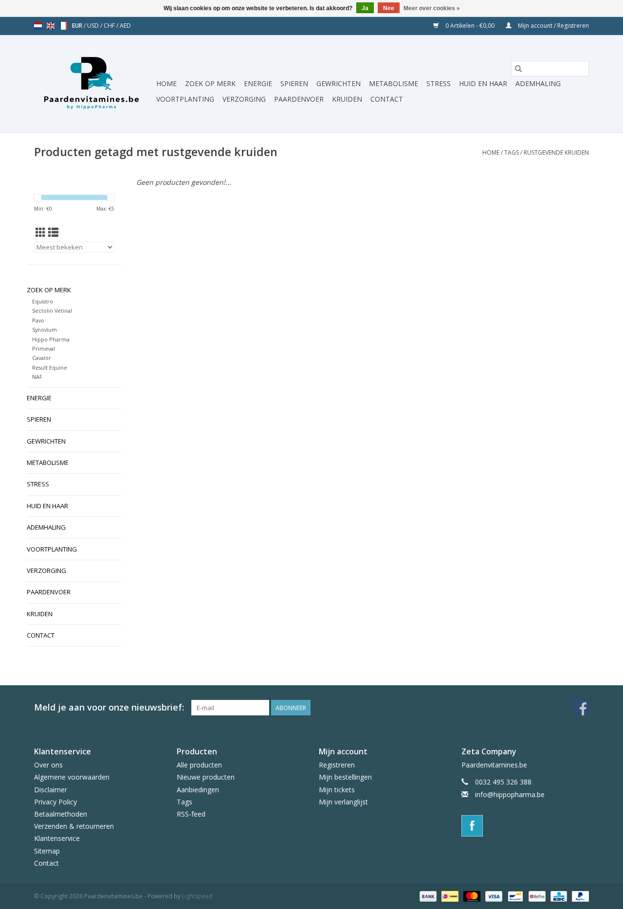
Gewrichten (338, 83)
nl (38, 26)
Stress (438, 83)
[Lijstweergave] (53, 232)
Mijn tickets (337, 789)
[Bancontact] (514, 895)
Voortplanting (185, 99)
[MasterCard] (471, 895)
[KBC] (557, 895)
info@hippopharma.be (510, 794)
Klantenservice (57, 838)
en (51, 26)
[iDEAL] (448, 895)
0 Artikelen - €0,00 (470, 25)
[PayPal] (578, 895)
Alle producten (199, 764)
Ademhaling (538, 83)
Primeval (43, 348)
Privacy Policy (55, 801)
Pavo (38, 320)
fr (63, 26)
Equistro (42, 301)
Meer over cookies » (431, 8)
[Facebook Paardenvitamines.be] (581, 707)
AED (125, 25)
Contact (386, 99)
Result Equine (49, 367)
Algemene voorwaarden (72, 777)
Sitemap (47, 851)
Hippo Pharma (51, 339)
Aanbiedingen (198, 789)
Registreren (337, 764)
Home (166, 83)
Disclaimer (50, 789)
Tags (511, 152)
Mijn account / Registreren (552, 25)
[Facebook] (525, 826)
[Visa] (493, 895)
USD (93, 25)
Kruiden (347, 99)
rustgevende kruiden (556, 152)
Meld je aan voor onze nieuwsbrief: (109, 707)
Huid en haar (483, 83)
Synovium (44, 329)
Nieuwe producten (206, 777)
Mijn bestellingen (345, 777)
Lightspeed (197, 896)
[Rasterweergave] (41, 232)
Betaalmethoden (60, 814)
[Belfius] (536, 895)
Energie (258, 83)
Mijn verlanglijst (343, 801)
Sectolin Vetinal (52, 310)
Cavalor (41, 357)
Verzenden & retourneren (74, 826)
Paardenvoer (299, 99)
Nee (388, 8)
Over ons (48, 764)
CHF (110, 25)
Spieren (294, 83)
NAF (37, 376)
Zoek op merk (210, 83)
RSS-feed (191, 814)
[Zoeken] (518, 68)
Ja (365, 8)
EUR (78, 25)
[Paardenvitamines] (93, 84)
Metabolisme (393, 83)
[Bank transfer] (427, 895)
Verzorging (244, 99)
